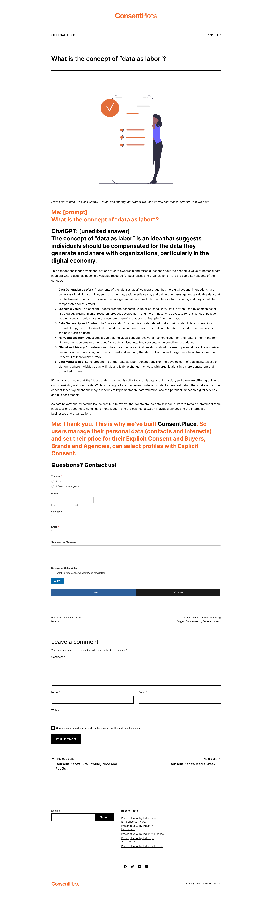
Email (55, 527)
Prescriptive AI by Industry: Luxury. (142, 846)
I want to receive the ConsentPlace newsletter (80, 573)
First (53, 505)
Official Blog (63, 35)
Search (55, 810)
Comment (58, 656)
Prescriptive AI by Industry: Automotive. (137, 840)
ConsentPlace (177, 423)
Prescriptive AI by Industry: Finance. (142, 833)
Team (209, 35)
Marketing (215, 617)
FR (219, 35)
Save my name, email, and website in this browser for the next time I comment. (98, 728)
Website (56, 710)
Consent (204, 617)
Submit (57, 580)
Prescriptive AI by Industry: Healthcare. (137, 827)
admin (58, 621)
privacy (217, 621)
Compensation (193, 621)
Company (56, 511)
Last (76, 505)
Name (55, 692)
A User (59, 481)
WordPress (214, 883)
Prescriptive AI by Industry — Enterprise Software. (138, 820)
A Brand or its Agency (67, 486)
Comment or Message (63, 542)
